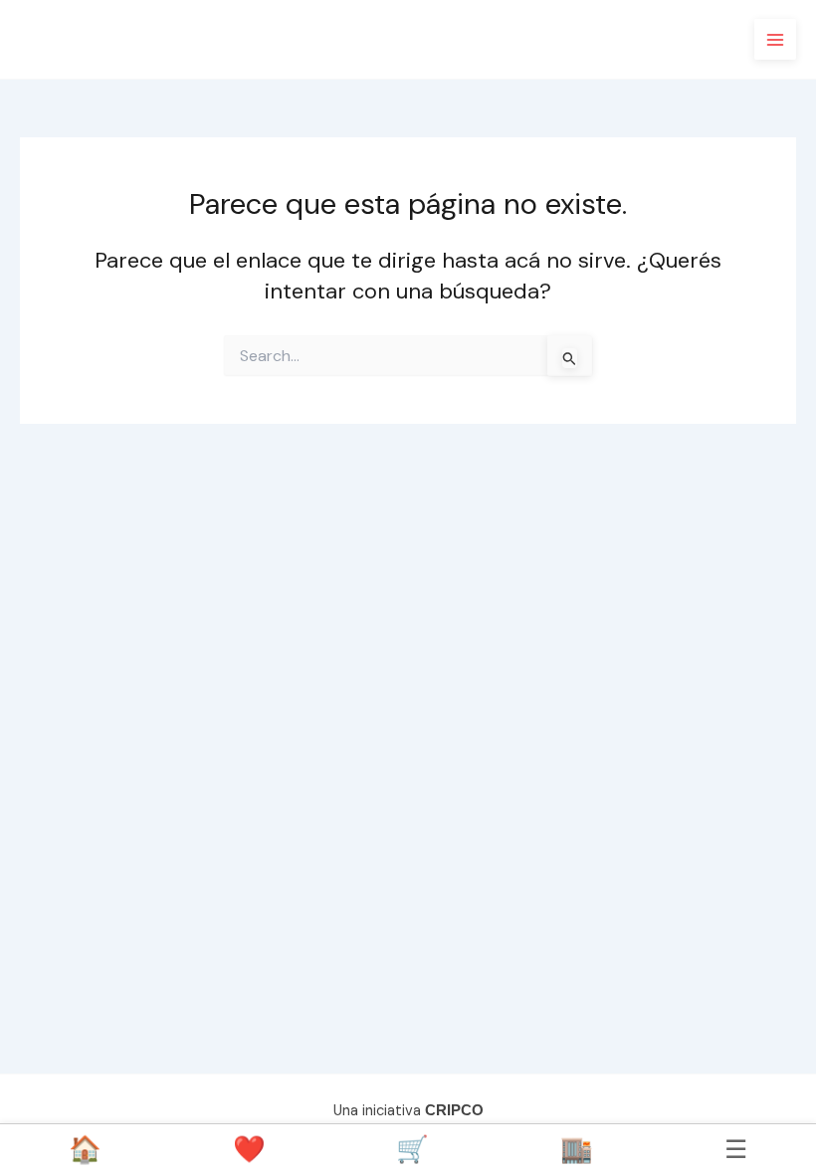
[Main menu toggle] (775, 40)
